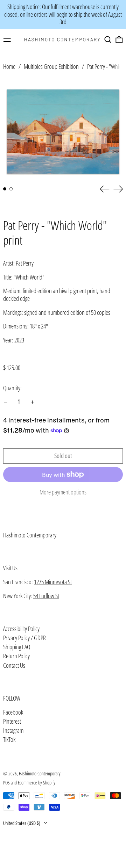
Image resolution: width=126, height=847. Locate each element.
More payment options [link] (63, 492)
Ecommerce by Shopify (36, 782)
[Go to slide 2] (11, 188)
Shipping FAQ (16, 647)
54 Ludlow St (46, 596)
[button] (108, 39)
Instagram (13, 730)
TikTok (9, 740)
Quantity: (12, 388)
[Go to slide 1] (4, 188)
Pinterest (12, 721)
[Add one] (32, 402)
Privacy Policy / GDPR (24, 638)
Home (9, 66)
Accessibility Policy (21, 628)
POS (6, 782)
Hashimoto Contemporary (29, 535)
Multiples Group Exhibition (51, 66)
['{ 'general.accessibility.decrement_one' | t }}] (5, 402)
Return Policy (16, 656)
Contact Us (14, 665)
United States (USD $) (22, 823)
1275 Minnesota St (53, 582)
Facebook (13, 712)
